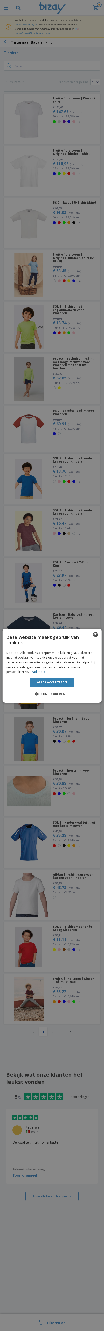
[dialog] (52, 665)
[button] (52, 694)
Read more (38, 672)
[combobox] (95, 634)
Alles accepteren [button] (52, 682)
